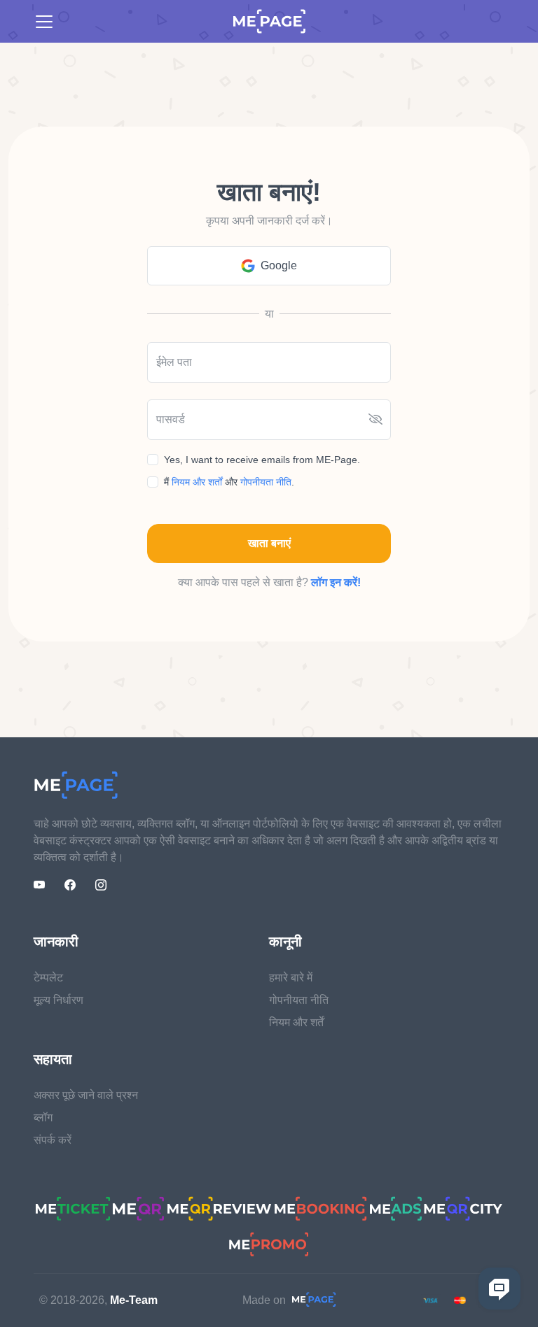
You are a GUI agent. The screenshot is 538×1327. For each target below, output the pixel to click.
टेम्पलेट (48, 978)
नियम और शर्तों (198, 482)
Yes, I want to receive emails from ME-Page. (262, 459)
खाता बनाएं (269, 543)
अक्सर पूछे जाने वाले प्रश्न (86, 1095)
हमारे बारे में (290, 978)
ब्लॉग (43, 1117)
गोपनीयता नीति (265, 482)
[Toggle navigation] (44, 21)
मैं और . (229, 482)
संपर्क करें (52, 1140)
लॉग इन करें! (336, 582)
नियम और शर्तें (296, 1022)
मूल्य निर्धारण (58, 1000)
